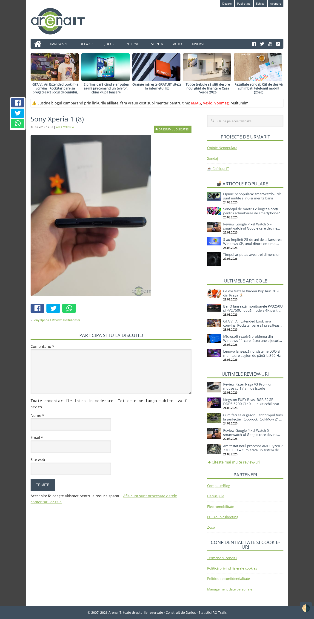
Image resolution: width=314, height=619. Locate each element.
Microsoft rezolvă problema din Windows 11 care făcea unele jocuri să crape (251, 340)
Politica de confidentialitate (228, 578)
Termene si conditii (222, 558)
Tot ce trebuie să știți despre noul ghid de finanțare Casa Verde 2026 (208, 88)
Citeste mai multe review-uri (236, 462)
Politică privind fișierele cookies (232, 568)
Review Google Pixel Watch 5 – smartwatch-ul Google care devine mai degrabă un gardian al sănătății (251, 228)
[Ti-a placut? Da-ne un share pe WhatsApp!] (18, 123)
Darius (191, 612)
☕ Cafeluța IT (218, 168)
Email (37, 437)
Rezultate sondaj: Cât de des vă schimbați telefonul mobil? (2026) (258, 88)
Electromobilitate (220, 506)
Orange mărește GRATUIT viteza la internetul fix (157, 86)
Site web (38, 459)
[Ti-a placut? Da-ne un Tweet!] (18, 113)
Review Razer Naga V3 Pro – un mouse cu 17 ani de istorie (247, 386)
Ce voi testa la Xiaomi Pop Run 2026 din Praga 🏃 (251, 293)
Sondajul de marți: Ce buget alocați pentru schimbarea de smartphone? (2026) (251, 213)
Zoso (211, 527)
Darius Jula (215, 496)
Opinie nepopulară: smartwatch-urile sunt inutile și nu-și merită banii (252, 196)
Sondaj (212, 158)
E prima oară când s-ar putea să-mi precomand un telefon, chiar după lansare (106, 88)
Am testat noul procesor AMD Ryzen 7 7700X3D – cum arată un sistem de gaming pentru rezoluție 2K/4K (253, 449)
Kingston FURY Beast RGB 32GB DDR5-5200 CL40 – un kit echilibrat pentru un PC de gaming (251, 403)
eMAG (196, 103)
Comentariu (42, 346)
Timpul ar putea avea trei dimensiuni (252, 254)
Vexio (207, 103)
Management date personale (229, 589)
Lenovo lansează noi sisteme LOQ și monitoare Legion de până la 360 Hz (252, 353)
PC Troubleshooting (222, 517)
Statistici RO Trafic (213, 612)
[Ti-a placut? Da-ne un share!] (18, 102)
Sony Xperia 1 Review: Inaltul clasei (56, 320)
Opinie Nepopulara (222, 147)
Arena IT (62, 21)
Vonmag (221, 103)
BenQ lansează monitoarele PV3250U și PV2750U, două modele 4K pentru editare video (253, 310)
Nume (37, 415)
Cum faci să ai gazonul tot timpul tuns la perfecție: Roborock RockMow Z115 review (253, 419)
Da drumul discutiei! (174, 129)
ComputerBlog (218, 485)
